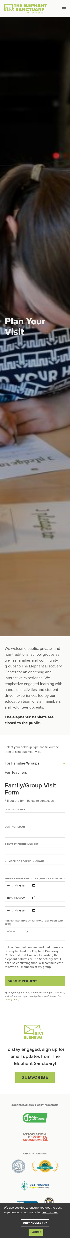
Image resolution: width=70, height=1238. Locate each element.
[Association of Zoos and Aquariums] (35, 1137)
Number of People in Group (25, 861)
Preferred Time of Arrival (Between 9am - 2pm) (35, 922)
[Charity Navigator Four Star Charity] (35, 1186)
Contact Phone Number (22, 844)
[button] (57, 8)
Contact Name (15, 809)
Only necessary (35, 1222)
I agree (36, 1232)
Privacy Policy (12, 999)
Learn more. (50, 1212)
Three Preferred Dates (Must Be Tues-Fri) (35, 878)
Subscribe (35, 1077)
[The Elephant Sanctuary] (26, 8)
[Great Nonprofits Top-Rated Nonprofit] (45, 1166)
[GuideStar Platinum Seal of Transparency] (18, 1166)
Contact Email (15, 826)
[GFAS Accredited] (35, 1118)
